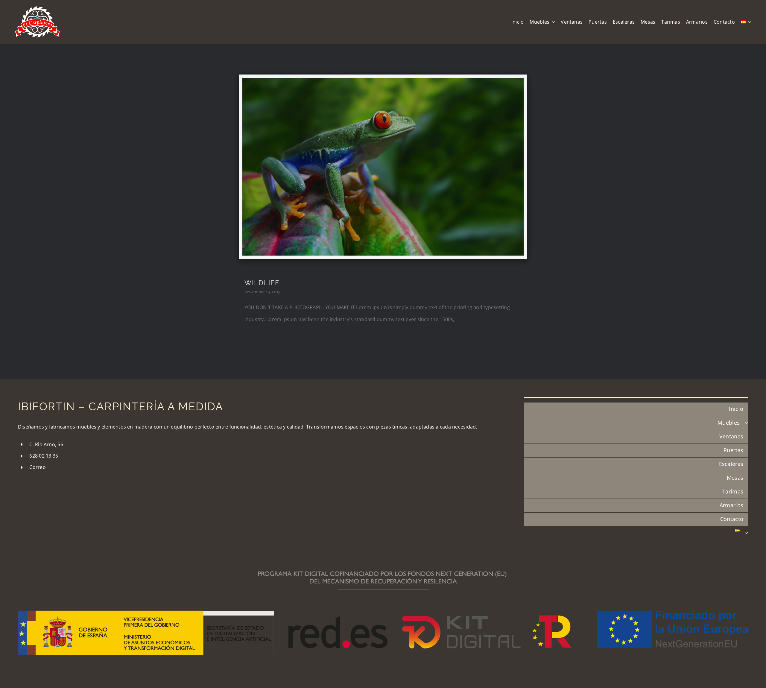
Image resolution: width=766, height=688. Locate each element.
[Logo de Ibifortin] (37, 8)
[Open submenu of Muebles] (746, 422)
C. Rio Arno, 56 (46, 444)
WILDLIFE (261, 283)
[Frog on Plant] (383, 80)
